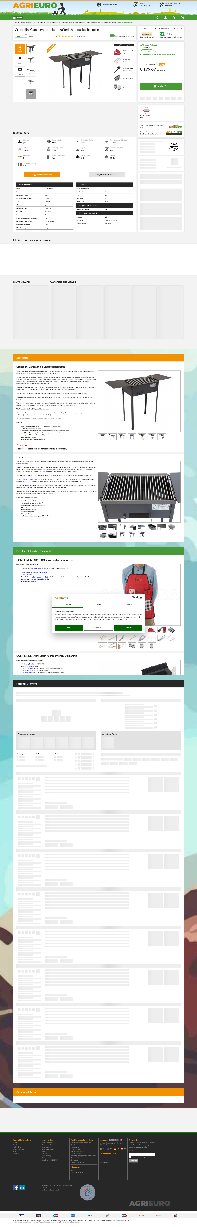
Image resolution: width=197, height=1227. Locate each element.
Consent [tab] (68, 604)
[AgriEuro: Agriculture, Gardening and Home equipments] (40, 5)
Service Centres (76, 1149)
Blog (14, 1151)
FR (110, 1149)
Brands (15, 1145)
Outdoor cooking (25, 22)
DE (117, 1149)
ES (124, 1149)
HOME (15, 22)
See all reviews (104, 1162)
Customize (97, 627)
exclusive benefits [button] (141, 1147)
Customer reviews (108, 1153)
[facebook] (16, 1192)
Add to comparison (44, 175)
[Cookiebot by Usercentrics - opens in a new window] (133, 597)
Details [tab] (98, 604)
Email (131, 1151)
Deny (69, 627)
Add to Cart (163, 86)
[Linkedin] (22, 1192)
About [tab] (129, 604)
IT (104, 1149)
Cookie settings (47, 1158)
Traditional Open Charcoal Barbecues (73, 22)
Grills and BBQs (38, 22)
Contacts (16, 1153)
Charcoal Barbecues (52, 22)
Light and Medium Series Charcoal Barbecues (101, 22)
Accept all (128, 627)
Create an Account (77, 1172)
